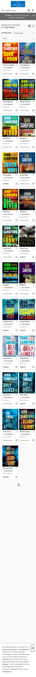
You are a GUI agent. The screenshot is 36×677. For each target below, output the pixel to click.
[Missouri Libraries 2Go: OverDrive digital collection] (18, 4)
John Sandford (9, 67)
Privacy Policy (24, 649)
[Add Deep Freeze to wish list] (16, 367)
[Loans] (29, 10)
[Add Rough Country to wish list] (33, 110)
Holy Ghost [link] (7, 395)
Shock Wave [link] (7, 175)
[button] (29, 26)
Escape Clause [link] (8, 322)
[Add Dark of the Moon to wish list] (16, 74)
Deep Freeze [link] (7, 358)
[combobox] (14, 10)
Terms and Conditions (9, 649)
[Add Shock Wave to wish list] (16, 184)
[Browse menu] (33, 10)
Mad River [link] (6, 212)
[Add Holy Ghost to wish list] (16, 404)
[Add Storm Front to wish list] (16, 257)
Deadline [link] (6, 285)
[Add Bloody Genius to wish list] (33, 440)
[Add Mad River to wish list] (16, 220)
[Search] (2, 10)
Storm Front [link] (7, 248)
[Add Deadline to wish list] (16, 294)
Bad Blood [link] (6, 138)
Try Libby (8, 15)
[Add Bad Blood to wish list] (16, 147)
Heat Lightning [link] (25, 65)
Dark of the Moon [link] (9, 65)
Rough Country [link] (25, 102)
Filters (5, 38)
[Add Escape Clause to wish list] (16, 330)
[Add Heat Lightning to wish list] (33, 74)
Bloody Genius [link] (25, 432)
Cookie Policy (6, 671)
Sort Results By (6, 33)
